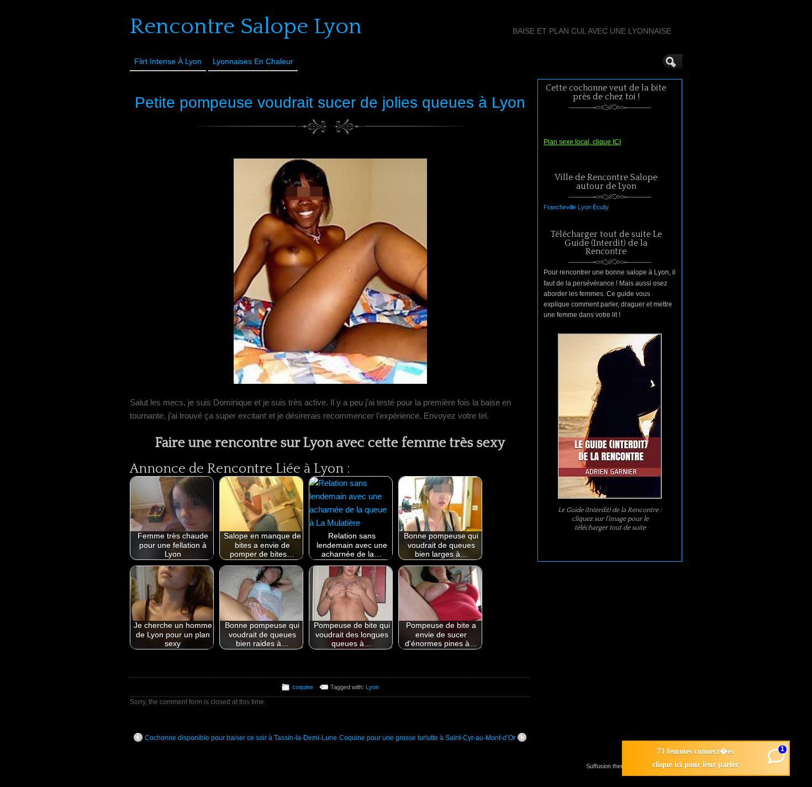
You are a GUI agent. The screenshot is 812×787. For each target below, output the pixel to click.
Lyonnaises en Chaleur (253, 61)
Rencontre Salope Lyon (246, 26)
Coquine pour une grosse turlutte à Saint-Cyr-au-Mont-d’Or (427, 738)
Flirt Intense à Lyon (168, 61)
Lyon (372, 687)
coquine (302, 687)
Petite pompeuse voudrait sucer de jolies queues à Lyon (330, 102)
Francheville (560, 207)
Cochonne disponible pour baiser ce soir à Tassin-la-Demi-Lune (241, 738)
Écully (601, 207)
